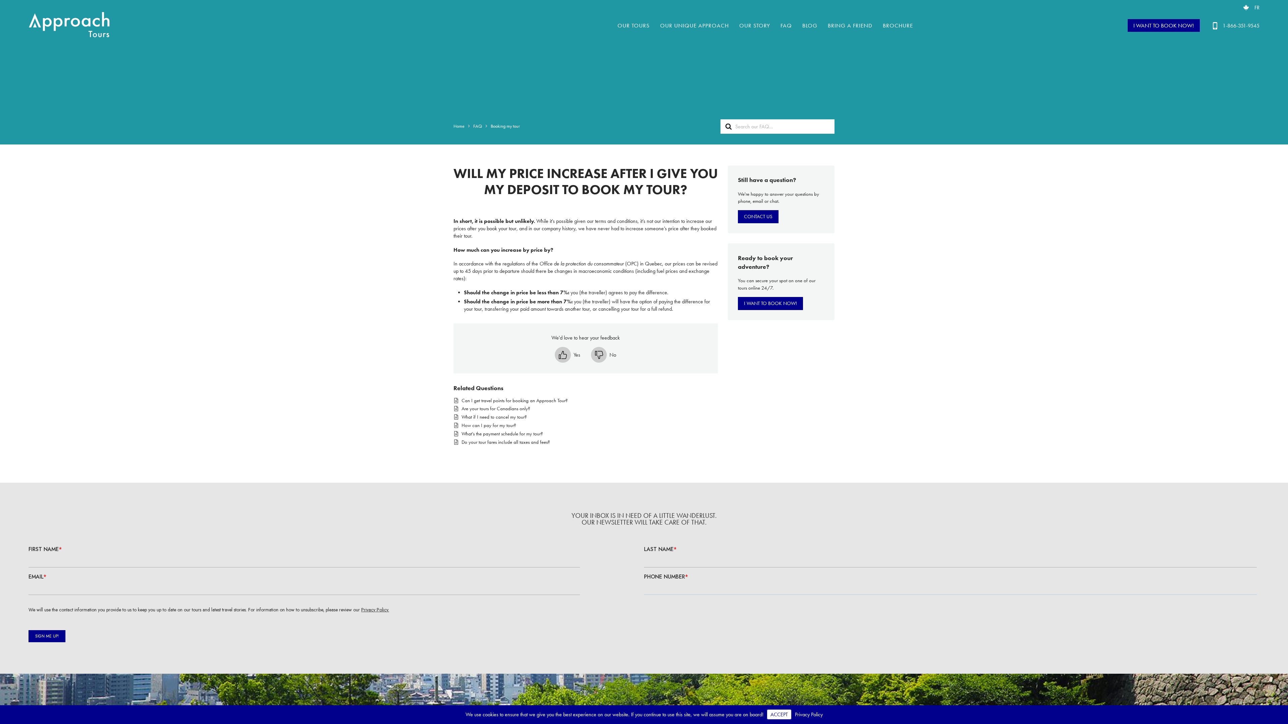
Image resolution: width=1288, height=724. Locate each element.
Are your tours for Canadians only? (496, 409)
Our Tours (634, 25)
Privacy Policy (809, 714)
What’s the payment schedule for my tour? (502, 434)
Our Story (754, 25)
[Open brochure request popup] (1246, 8)
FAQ (786, 25)
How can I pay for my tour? (489, 425)
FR (1256, 7)
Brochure (898, 25)
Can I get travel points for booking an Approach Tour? (515, 401)
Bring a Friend (850, 25)
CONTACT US (758, 217)
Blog (809, 25)
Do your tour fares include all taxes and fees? (506, 442)
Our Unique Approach (694, 25)
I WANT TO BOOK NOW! (1163, 25)
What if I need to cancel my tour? (494, 417)
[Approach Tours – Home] (70, 25)
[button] (567, 355)
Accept (779, 714)
